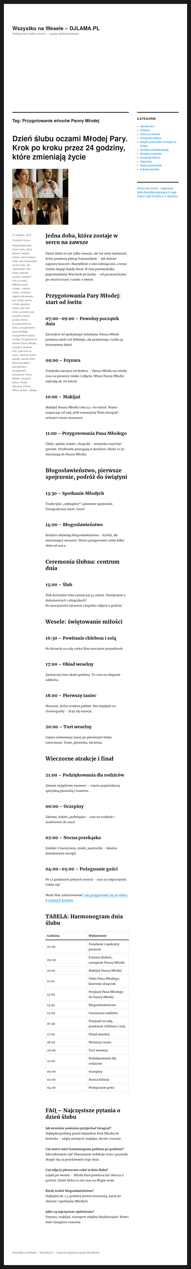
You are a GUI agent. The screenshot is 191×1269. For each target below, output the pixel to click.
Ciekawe (145, 130)
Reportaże (146, 161)
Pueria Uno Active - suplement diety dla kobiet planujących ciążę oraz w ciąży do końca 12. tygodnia (157, 192)
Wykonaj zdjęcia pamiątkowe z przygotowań (21, 366)
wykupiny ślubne (21, 386)
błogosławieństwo (22, 245)
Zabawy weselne (149, 169)
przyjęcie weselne (22, 347)
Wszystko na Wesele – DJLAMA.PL (56, 28)
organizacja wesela (22, 296)
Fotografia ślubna (150, 138)
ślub (14, 351)
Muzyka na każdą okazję (154, 149)
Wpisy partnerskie (151, 165)
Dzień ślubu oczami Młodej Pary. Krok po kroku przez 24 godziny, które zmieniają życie (70, 147)
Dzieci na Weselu (150, 134)
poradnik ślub (27, 312)
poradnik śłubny (20, 315)
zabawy (33, 390)
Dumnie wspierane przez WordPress (78, 1252)
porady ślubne (19, 319)
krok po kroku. (20, 280)
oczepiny (25, 292)
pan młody (18, 300)
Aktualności (147, 126)
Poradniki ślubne (21, 240)
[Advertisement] (96, 84)
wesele (16, 359)
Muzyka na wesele (151, 153)
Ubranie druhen (28, 355)
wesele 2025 (28, 359)
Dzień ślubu (18, 249)
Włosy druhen (19, 390)
